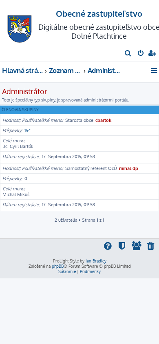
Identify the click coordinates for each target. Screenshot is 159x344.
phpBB (58, 266)
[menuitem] (128, 54)
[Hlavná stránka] (19, 26)
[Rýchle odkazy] (154, 70)
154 (27, 130)
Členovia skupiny (20, 109)
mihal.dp (128, 168)
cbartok (103, 120)
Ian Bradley (96, 260)
